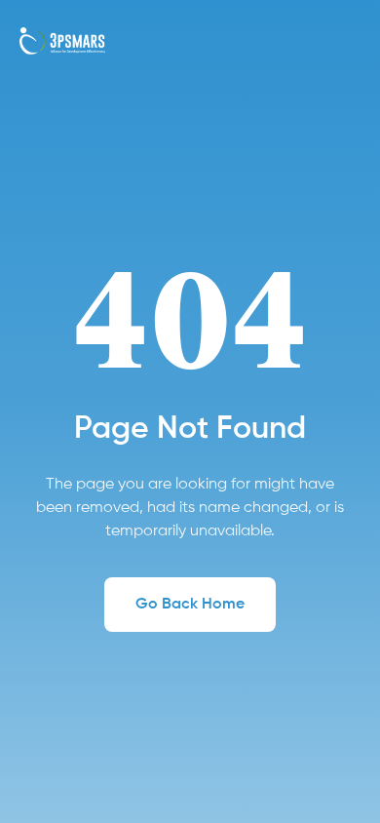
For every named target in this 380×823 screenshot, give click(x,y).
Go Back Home (190, 604)
